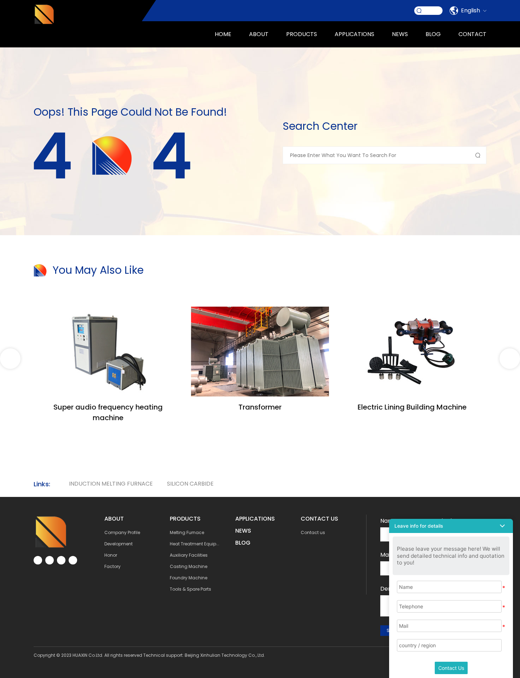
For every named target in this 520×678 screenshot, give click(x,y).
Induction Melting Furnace (111, 484)
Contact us (313, 532)
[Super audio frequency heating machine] (108, 311)
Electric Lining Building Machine (412, 407)
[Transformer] (260, 311)
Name (388, 521)
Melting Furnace (187, 532)
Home (223, 34)
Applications (255, 519)
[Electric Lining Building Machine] (412, 311)
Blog (433, 34)
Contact (472, 34)
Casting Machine (188, 566)
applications (354, 34)
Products (301, 34)
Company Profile (122, 532)
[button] (509, 358)
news (400, 34)
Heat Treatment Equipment (198, 544)
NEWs (243, 531)
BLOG (242, 543)
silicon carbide (190, 484)
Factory (112, 566)
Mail (385, 555)
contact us (319, 519)
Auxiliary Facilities (189, 555)
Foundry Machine (188, 578)
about (258, 34)
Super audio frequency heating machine (108, 412)
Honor (110, 555)
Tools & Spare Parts (190, 589)
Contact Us (451, 668)
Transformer (260, 407)
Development (118, 544)
